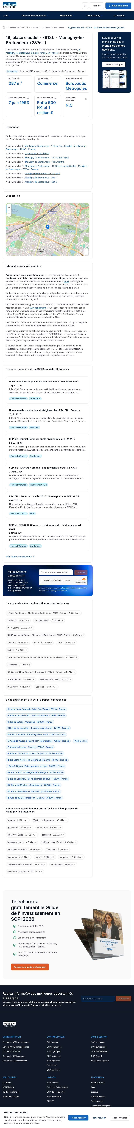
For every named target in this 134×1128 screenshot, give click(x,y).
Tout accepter (78, 1117)
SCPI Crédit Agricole (100, 1061)
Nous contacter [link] (120, 5)
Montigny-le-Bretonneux (53, 28)
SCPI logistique (53, 1051)
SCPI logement (53, 1061)
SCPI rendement (37, 307)
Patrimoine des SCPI (18, 28)
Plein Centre (80, 741)
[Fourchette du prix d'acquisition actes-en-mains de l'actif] (55, 98)
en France (53, 52)
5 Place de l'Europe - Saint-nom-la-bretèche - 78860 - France (38, 741)
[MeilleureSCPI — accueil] (9, 5)
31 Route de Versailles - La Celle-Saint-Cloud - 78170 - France (38, 728)
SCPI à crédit (52, 1083)
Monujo (97, 5)
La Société (119, 15)
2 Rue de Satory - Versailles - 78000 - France (30, 722)
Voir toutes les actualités (19, 556)
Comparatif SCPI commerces (15, 1061)
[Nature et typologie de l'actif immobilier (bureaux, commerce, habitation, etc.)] (52, 78)
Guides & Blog (93, 15)
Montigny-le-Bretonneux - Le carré (42, 173)
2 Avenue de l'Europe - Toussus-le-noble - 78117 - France (36, 715)
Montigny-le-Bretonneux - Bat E (41, 182)
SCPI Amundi (96, 1056)
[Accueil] (4, 27)
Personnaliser (120, 1117)
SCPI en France (98, 1042)
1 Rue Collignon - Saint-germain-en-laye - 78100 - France (36, 766)
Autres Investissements (34, 15)
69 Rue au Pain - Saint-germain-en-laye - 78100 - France (36, 772)
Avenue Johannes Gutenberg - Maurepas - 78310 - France (36, 734)
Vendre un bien (98, 1083)
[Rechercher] (85, 6)
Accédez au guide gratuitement (29, 967)
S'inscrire (124, 998)
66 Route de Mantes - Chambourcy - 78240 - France (33, 791)
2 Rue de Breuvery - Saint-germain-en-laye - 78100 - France (38, 778)
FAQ (93, 1087)
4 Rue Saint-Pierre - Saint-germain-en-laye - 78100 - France (37, 759)
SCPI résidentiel (54, 1056)
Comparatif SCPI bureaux (13, 1056)
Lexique (94, 1092)
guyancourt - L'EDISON (37, 153)
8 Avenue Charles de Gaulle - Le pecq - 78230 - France (35, 753)
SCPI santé (51, 1065)
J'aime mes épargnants (101, 1106)
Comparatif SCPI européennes (16, 1047)
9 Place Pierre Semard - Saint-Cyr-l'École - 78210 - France (37, 709)
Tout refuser (99, 1117)
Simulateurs (66, 15)
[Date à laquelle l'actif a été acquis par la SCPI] (28, 98)
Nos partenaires (98, 1096)
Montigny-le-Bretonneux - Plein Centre (44, 162)
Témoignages (97, 1101)
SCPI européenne (99, 1047)
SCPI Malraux (8, 1087)
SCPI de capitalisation (56, 1092)
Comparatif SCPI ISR (11, 1051)
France (34, 28)
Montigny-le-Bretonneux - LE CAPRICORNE (47, 157)
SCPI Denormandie (11, 1096)
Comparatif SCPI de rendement (16, 1042)
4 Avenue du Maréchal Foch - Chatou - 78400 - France (35, 797)
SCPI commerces (54, 1047)
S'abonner (81, 572)
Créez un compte (114, 64)
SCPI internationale (99, 1051)
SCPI (5, 15)
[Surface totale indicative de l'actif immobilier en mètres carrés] (18, 78)
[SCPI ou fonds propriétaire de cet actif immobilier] (81, 78)
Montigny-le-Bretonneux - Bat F (41, 177)
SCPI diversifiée (54, 1096)
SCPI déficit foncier (11, 1092)
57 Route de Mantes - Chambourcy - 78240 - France (33, 785)
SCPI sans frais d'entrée (57, 1087)
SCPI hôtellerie (53, 1070)
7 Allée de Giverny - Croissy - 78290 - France (30, 747)
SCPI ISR (50, 1101)
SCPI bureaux (53, 1042)
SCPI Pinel (7, 1083)
